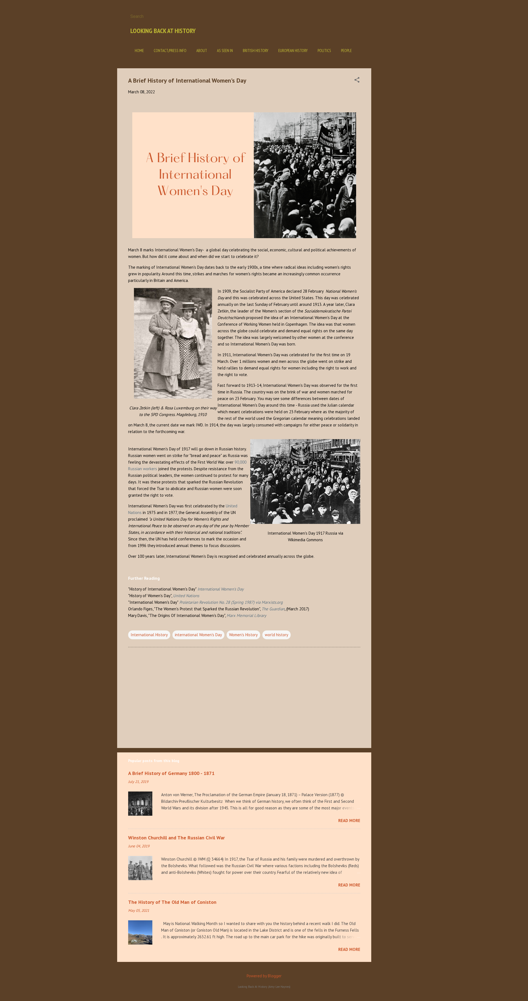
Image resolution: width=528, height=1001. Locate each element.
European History (293, 50)
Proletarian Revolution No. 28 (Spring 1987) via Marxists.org (231, 602)
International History (149, 634)
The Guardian (273, 608)
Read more (349, 820)
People (346, 50)
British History (255, 50)
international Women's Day (198, 634)
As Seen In (225, 50)
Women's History (243, 634)
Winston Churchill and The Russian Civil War (176, 837)
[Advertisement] (393, 150)
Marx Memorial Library (246, 615)
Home (139, 50)
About (201, 50)
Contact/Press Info (170, 50)
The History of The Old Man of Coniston (172, 902)
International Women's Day (220, 589)
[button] (357, 80)
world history (276, 634)
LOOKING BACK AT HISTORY (163, 30)
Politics (324, 50)
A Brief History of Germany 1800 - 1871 (171, 773)
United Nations (186, 595)
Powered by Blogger (264, 975)
